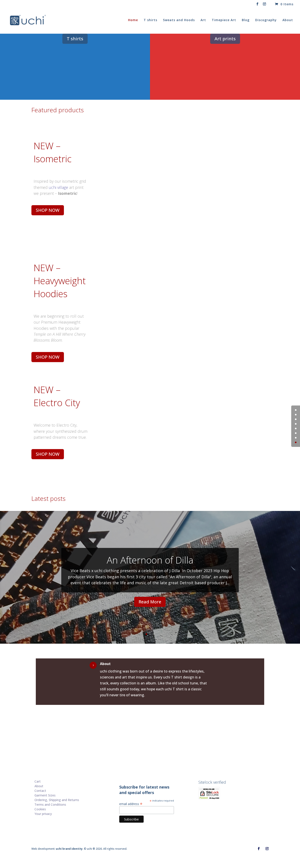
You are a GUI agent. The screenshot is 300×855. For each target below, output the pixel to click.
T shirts (150, 20)
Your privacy (43, 814)
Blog (245, 20)
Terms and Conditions (50, 804)
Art (203, 20)
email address (131, 803)
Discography (266, 20)
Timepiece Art (224, 20)
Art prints (225, 39)
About (287, 20)
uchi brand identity (69, 849)
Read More (150, 602)
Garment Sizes (45, 795)
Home (133, 20)
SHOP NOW (48, 210)
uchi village (58, 187)
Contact (40, 791)
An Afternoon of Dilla (150, 560)
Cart (37, 781)
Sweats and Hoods (179, 20)
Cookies (40, 809)
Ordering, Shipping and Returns (56, 800)
